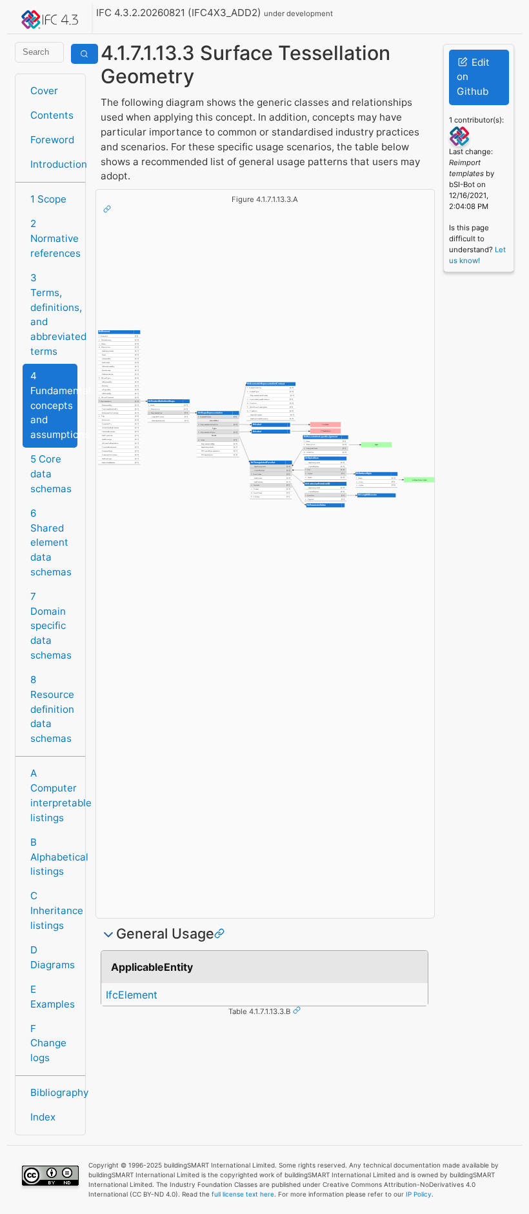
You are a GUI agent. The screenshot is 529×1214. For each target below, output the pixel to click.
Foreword (52, 140)
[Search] (84, 54)
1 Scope (48, 199)
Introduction (53, 164)
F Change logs (48, 1043)
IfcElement (131, 994)
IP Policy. (420, 1194)
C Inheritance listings (53, 910)
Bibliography (53, 1092)
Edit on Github (473, 77)
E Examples (52, 996)
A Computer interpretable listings (53, 795)
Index (42, 1117)
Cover (44, 91)
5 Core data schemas (51, 474)
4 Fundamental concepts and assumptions (53, 405)
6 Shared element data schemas (51, 542)
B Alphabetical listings (53, 857)
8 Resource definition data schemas (52, 708)
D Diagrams (52, 957)
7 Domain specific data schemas (51, 625)
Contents (52, 115)
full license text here (243, 1194)
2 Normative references (53, 238)
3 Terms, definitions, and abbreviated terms (53, 314)
